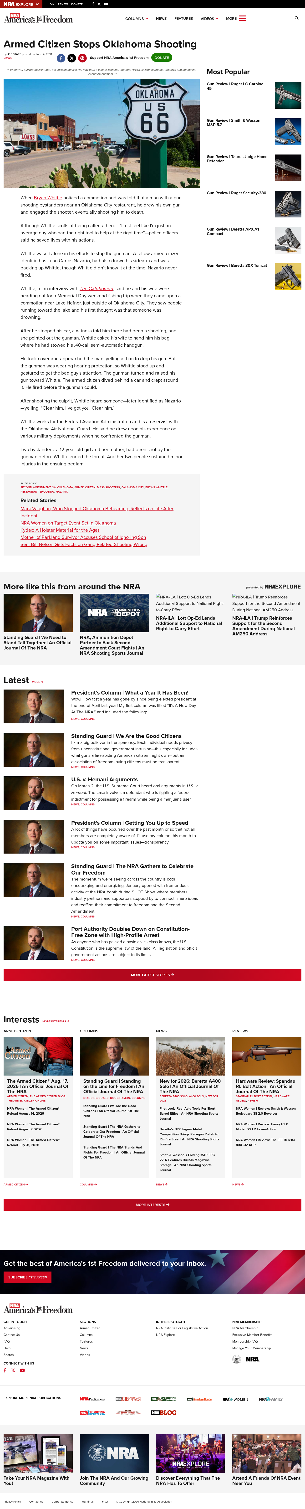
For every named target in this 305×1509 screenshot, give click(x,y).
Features (183, 18)
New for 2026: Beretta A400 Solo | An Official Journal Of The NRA (190, 1086)
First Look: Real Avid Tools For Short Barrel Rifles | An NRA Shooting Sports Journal (189, 1113)
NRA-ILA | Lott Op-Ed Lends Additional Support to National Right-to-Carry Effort (189, 623)
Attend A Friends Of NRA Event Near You (266, 1480)
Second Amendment (35, 487)
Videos (207, 18)
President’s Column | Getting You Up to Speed (129, 823)
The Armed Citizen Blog (48, 1096)
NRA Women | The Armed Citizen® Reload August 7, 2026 (33, 1127)
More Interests (54, 1021)
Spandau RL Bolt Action (254, 1096)
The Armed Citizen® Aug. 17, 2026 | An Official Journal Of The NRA (37, 1086)
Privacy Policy (12, 1501)
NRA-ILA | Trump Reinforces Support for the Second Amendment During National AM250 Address (263, 625)
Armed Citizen (17, 1031)
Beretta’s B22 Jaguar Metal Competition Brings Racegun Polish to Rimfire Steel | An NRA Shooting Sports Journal (189, 1137)
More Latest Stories (172, 974)
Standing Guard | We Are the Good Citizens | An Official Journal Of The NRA (111, 1110)
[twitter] (71, 56)
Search (9, 1354)
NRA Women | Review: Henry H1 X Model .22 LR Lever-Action (262, 1127)
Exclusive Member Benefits (252, 1334)
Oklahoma (65, 487)
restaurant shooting (37, 491)
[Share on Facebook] (61, 56)
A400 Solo (196, 1096)
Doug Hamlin (120, 1098)
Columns (134, 18)
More (36, 682)
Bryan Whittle (48, 197)
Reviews (240, 1031)
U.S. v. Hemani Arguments (104, 779)
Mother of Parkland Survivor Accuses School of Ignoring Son (83, 537)
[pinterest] (82, 56)
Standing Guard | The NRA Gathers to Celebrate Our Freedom (132, 869)
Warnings (87, 1501)
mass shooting (108, 487)
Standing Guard (96, 1098)
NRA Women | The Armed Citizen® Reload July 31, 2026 (33, 1142)
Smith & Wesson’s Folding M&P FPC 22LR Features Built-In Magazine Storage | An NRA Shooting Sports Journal (187, 1162)
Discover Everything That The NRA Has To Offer (188, 1480)
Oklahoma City (133, 487)
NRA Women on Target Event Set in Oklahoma (68, 522)
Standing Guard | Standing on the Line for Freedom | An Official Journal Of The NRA (113, 1086)
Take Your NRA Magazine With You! (37, 1480)
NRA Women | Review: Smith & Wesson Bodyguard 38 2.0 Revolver (266, 1111)
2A (54, 487)
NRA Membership (245, 1328)
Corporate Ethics (62, 1501)
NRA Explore (165, 1334)
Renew (63, 4)
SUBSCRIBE (27, 1277)
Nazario (62, 491)
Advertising (12, 1328)
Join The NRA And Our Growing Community (114, 1480)
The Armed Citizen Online (26, 1100)
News (161, 18)
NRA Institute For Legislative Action (182, 1328)
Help (7, 1348)
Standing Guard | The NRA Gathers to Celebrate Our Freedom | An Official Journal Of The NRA (112, 1131)
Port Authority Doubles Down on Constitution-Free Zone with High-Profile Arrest (130, 932)
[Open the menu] (242, 18)
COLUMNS (138, 1098)
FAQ (7, 1341)
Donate (77, 4)
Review (253, 1100)
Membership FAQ (245, 1341)
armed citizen (85, 487)
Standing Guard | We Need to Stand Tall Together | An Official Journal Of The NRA (37, 642)
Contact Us (12, 1334)
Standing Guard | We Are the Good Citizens (126, 736)
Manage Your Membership (251, 1348)
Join (51, 4)
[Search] (296, 18)
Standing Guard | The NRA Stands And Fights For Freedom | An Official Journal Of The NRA (114, 1152)
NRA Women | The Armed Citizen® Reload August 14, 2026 (33, 1111)
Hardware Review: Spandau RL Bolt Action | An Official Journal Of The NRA (265, 1086)
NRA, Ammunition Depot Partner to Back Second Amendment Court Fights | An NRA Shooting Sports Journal (112, 645)
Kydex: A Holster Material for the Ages (60, 529)
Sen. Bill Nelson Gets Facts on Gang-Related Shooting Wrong (83, 544)
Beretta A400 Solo (174, 1096)
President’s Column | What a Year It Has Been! (129, 692)
